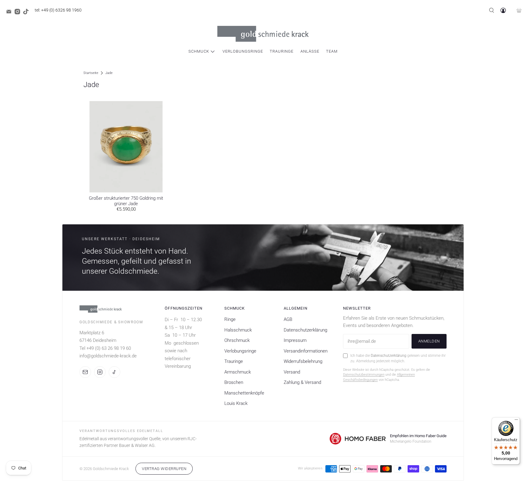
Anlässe (309, 51)
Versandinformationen (306, 351)
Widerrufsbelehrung (303, 361)
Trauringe (281, 51)
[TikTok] (114, 372)
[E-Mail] (85, 372)
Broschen (233, 382)
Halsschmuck (238, 330)
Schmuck (198, 51)
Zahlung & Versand (302, 382)
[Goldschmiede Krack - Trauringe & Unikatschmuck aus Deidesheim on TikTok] (27, 12)
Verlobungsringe (243, 51)
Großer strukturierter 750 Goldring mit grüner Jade (126, 200)
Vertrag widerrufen (164, 468)
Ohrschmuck (237, 340)
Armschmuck (237, 372)
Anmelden (429, 341)
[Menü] (516, 421)
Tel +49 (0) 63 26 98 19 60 (105, 348)
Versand (292, 372)
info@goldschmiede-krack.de (108, 356)
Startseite (90, 73)
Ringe (230, 319)
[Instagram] (100, 372)
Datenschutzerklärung (305, 330)
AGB (288, 319)
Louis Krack (235, 403)
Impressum (295, 340)
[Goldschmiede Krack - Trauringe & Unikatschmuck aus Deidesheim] (263, 34)
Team (332, 51)
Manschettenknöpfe (244, 393)
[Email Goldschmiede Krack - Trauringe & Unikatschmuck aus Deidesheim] (10, 12)
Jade (109, 73)
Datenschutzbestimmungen (363, 375)
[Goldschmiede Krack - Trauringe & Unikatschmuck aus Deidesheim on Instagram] (19, 12)
